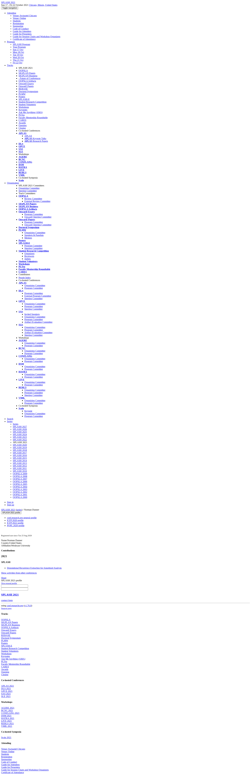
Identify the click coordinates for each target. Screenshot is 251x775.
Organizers (29, 253)
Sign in (10, 502)
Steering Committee (28, 191)
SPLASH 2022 (20, 439)
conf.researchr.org (15, 605)
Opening (23, 125)
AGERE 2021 (7, 708)
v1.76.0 (27, 605)
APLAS (28, 136)
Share (3, 578)
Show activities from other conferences (19, 573)
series (19, 509)
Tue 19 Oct (18, 55)
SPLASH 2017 (20, 453)
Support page (6, 608)
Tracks (10, 65)
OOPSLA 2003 (20, 489)
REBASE (23, 89)
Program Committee (33, 214)
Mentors (28, 238)
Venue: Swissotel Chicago (25, 15)
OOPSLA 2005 (20, 484)
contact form (7, 600)
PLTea (22, 115)
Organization (13, 183)
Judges (27, 259)
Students (17, 21)
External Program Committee (37, 296)
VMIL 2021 (6, 726)
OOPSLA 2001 (20, 494)
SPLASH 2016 (20, 455)
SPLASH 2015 (20, 458)
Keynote (28, 411)
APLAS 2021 (7, 686)
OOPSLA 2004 (20, 487)
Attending (11, 13)
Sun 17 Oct (18, 49)
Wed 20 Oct (18, 57)
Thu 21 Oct (18, 60)
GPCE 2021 (6, 691)
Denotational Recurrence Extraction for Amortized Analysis (34, 568)
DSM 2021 (6, 715)
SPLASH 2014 (20, 460)
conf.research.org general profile (22, 517)
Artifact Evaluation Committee (38, 322)
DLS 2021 (6, 688)
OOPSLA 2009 (20, 473)
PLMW (22, 94)
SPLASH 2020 (20, 445)
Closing (22, 128)
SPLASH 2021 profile (11, 513)
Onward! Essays (26, 83)
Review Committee (33, 198)
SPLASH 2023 (20, 437)
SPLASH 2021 (8, 509)
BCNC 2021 (7, 710)
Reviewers (29, 256)
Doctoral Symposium (28, 91)
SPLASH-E (24, 99)
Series (15, 424)
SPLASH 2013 (20, 463)
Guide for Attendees (22, 31)
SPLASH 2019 (20, 447)
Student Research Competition (32, 102)
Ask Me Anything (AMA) (31, 112)
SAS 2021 (6, 694)
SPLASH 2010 (20, 471)
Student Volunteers (27, 104)
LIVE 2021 (6, 721)
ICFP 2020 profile (15, 520)
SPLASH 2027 (20, 426)
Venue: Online (19, 18)
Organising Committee (34, 285)
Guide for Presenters (22, 34)
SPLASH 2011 (20, 468)
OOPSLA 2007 (20, 479)
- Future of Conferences (29, 78)
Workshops (24, 107)
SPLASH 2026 (20, 429)
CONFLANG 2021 (10, 713)
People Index (25, 277)
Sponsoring (18, 26)
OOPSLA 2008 (20, 476)
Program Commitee (33, 245)
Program (11, 42)
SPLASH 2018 (20, 450)
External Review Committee (37, 201)
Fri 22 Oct (17, 62)
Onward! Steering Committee (37, 217)
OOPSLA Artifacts (27, 81)
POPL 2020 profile (15, 525)
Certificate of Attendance (24, 39)
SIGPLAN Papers (27, 73)
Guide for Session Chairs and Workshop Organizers (36, 36)
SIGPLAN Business (28, 76)
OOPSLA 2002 (20, 492)
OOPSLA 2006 (20, 481)
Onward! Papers (26, 86)
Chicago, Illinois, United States (43, 5)
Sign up (10, 505)
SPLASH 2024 (20, 434)
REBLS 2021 (7, 723)
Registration (18, 23)
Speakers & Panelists (34, 235)
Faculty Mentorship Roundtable (33, 117)
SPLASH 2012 (20, 466)
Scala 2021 (6, 737)
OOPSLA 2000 (20, 497)
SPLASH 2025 (20, 432)
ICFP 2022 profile (15, 523)
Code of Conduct (21, 28)
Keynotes (23, 109)
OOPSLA (23, 70)
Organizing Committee (29, 188)
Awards (22, 123)
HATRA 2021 (7, 718)
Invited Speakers (32, 314)
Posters (22, 96)
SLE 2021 (6, 696)
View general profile (9, 583)
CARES (22, 120)
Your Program (19, 47)
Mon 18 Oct (18, 52)
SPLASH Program (21, 44)
